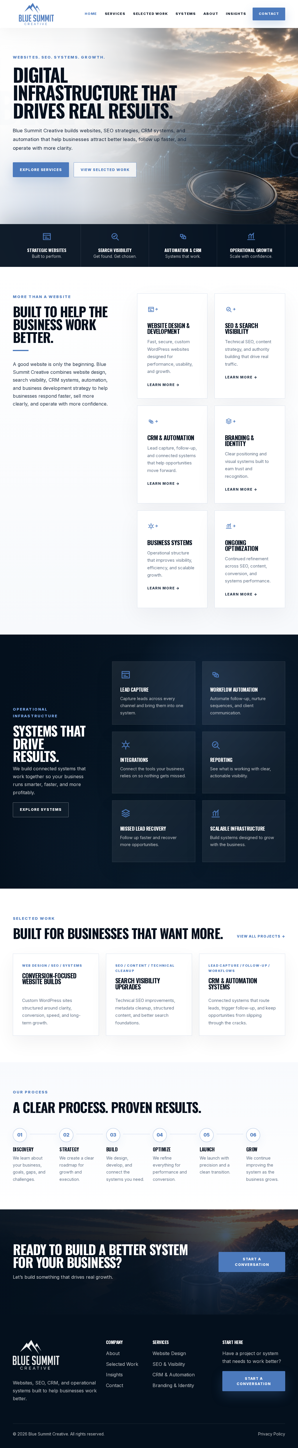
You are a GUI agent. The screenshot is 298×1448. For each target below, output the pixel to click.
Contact (269, 14)
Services (115, 14)
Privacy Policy (271, 1434)
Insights (236, 14)
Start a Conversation (252, 1261)
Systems (185, 14)
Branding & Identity (173, 1385)
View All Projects (259, 936)
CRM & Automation (173, 1374)
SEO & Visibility (168, 1364)
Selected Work (150, 14)
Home (91, 14)
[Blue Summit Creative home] (36, 14)
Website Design (169, 1353)
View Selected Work (105, 170)
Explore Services (41, 170)
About (210, 14)
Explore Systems (41, 809)
